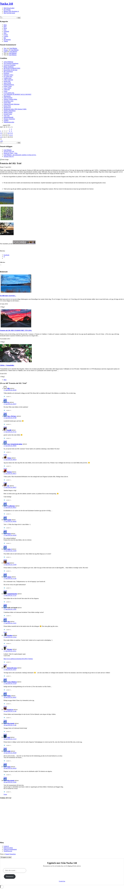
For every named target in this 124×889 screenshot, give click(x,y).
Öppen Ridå (7, 102)
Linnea (9, 577)
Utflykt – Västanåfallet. (7, 365)
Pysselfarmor (11, 506)
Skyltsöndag (7, 39)
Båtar (5, 25)
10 (1, 133)
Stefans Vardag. (8, 112)
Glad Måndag (13, 48)
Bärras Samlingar (9, 66)
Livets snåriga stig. (9, 93)
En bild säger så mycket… (8, 295)
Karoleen (10, 635)
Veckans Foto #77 (9, 156)
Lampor (6, 36)
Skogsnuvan (7, 107)
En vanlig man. (8, 76)
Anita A (9, 549)
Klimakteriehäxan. (9, 84)
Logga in (6, 846)
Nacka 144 (6, 3)
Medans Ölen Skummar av (11, 11)
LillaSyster (7, 89)
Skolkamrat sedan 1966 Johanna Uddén (15, 109)
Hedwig (9, 472)
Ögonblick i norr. (8, 101)
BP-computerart (8, 71)
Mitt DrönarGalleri (9, 8)
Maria (9, 533)
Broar (5, 28)
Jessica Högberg (12, 682)
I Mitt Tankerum (8, 79)
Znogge (6, 50)
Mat (5, 38)
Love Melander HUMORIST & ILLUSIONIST (17, 94)
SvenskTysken (8, 114)
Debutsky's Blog (8, 75)
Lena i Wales (7, 88)
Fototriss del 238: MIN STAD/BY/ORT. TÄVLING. (16, 330)
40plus (9, 695)
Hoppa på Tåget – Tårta (10, 153)
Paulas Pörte (7, 106)
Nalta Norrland (8, 97)
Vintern (6, 41)
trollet (9, 751)
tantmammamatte (8, 117)
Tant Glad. (7, 115)
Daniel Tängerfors (10, 854)
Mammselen (7, 96)
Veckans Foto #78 (9, 151)
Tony (5, 48)
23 (12, 135)
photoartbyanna (12, 668)
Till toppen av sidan (6, 857)
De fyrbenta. (7, 9)
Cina (8, 621)
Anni (8, 737)
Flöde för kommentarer (10, 849)
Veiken (9, 458)
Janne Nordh (7, 83)
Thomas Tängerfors (9, 119)
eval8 (5, 51)
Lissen (5, 91)
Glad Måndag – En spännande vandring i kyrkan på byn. (20, 155)
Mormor (9, 649)
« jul (1, 141)
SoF (8, 485)
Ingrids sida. (7, 81)
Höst (5, 33)
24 (1, 137)
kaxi (8, 563)
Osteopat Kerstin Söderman (11, 104)
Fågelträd (6, 31)
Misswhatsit (10, 723)
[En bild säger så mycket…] (16, 292)
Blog (5, 26)
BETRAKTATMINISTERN (12, 68)
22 (10, 135)
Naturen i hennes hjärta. (10, 99)
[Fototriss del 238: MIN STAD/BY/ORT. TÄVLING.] (16, 327)
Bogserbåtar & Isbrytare (10, 70)
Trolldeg (6, 120)
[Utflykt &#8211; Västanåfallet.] (16, 362)
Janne (9, 766)
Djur (5, 30)
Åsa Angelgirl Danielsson (11, 63)
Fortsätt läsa (62, 881)
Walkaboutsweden (9, 122)
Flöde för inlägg (8, 847)
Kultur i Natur (8, 86)
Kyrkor (6, 34)
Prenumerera (9, 876)
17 (1, 135)
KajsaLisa (10, 709)
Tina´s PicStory (11, 416)
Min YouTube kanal (9, 13)
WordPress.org (8, 851)
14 (8, 133)
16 (12, 133)
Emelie (9, 519)
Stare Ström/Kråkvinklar (14, 444)
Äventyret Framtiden (10, 65)
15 (10, 133)
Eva (8, 402)
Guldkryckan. (8, 78)
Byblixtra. (6, 73)
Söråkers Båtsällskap (10, 110)
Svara (5, 399)
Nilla (8, 388)
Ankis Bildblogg (8, 62)
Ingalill (9, 430)
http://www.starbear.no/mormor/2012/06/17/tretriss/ (18, 658)
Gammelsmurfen (12, 594)
